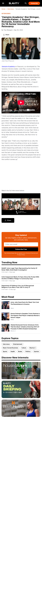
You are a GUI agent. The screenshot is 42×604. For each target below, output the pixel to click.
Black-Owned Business (10, 348)
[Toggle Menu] (3, 3)
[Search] (25, 3)
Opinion (36, 351)
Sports (5, 351)
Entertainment (17, 344)
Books (20, 351)
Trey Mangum (8, 30)
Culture (23, 348)
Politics (27, 351)
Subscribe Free (21, 249)
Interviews (10, 9)
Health (13, 351)
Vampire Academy (8, 66)
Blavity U (32, 348)
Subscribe (34, 3)
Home (3, 9)
